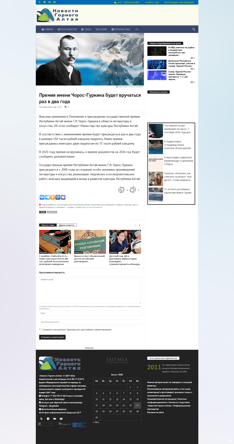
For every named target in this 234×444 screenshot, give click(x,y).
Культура (52, 212)
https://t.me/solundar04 (92, 207)
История (102, 29)
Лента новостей (68, 29)
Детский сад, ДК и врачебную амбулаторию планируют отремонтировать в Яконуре (124, 260)
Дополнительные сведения (54, 409)
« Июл (96, 422)
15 (130, 399)
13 (117, 399)
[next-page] (139, 225)
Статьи (87, 29)
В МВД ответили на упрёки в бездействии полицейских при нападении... (181, 51)
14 (124, 399)
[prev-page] (135, 225)
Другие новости (66, 225)
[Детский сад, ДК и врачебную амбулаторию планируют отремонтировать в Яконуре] (125, 242)
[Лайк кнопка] (121, 190)
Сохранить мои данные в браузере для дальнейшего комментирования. (77, 329)
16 (137, 399)
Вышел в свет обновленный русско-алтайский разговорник (89, 259)
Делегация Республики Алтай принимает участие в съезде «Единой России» (181, 63)
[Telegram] (44, 2)
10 (97, 399)
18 (103, 405)
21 (124, 405)
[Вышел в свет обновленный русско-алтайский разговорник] (90, 242)
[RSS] (40, 2)
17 (97, 405)
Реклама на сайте (155, 412)
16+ (136, 29)
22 (130, 405)
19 (110, 405)
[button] (193, 29)
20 (117, 405)
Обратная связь (122, 29)
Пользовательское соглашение (161, 399)
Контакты (173, 402)
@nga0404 (54, 406)
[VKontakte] (49, 2)
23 (137, 405)
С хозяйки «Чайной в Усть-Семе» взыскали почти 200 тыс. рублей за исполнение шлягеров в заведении (54, 260)
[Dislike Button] (133, 190)
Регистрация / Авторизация (179, 2)
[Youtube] (54, 2)
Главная (48, 29)
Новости (43, 252)
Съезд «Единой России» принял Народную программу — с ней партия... (179, 76)
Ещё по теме (48, 225)
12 (110, 399)
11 (103, 399)
